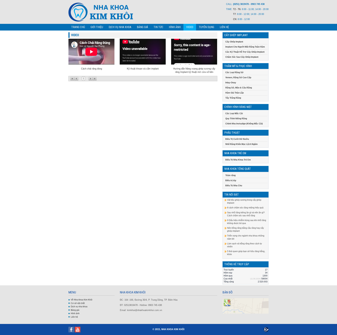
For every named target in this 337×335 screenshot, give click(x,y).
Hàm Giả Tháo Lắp (234, 93)
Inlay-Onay (230, 82)
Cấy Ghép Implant (234, 42)
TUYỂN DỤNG (206, 27)
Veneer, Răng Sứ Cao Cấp (238, 77)
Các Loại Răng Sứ (234, 72)
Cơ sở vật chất (78, 303)
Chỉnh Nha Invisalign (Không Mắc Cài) (244, 123)
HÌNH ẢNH (175, 27)
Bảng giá (75, 310)
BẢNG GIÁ (142, 27)
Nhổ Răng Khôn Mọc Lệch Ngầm (241, 144)
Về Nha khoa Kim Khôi (81, 300)
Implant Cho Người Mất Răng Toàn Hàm (245, 47)
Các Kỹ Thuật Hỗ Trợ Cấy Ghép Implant (245, 52)
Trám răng (230, 175)
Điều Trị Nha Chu (233, 185)
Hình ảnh (75, 313)
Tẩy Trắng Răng (233, 98)
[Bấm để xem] (246, 305)
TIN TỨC (158, 27)
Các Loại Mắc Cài (234, 113)
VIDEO (189, 27)
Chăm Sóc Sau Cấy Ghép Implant (241, 57)
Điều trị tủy (230, 180)
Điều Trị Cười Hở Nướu (237, 139)
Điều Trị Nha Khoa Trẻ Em (238, 160)
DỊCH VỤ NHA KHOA (120, 27)
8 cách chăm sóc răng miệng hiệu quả (245, 207)
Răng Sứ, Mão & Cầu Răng (238, 87)
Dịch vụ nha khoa (79, 306)
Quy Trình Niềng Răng (236, 118)
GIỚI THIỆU (97, 27)
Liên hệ (74, 317)
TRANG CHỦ (78, 27)
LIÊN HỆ (224, 27)
